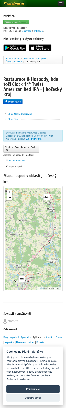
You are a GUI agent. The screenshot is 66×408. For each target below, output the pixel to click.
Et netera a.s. (10, 321)
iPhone (58, 337)
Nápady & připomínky (20, 337)
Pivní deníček (10, 2)
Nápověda (9, 342)
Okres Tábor (14, 119)
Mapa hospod (15, 166)
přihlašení (38, 30)
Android (49, 337)
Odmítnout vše (33, 397)
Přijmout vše (33, 389)
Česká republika (14, 61)
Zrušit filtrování (33, 138)
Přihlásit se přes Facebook (16, 22)
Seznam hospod (16, 160)
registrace (26, 30)
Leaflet (41, 288)
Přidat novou (14, 101)
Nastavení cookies (25, 342)
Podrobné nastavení (18, 379)
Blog (5, 337)
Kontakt (40, 342)
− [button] (10, 197)
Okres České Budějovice (20, 113)
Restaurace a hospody (35, 58)
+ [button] (10, 192)
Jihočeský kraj (33, 61)
